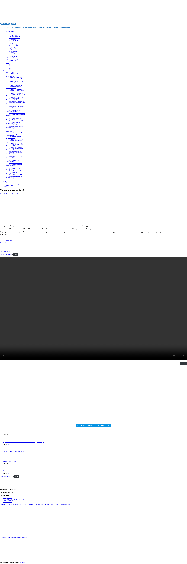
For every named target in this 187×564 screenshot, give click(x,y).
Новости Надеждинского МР (16, 128)
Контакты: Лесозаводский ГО (16, 122)
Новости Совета (10, 72)
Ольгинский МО (10, 135)
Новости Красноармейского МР (17, 113)
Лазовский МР (9, 115)
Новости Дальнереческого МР (16, 101)
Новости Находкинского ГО (16, 132)
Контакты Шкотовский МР (15, 176)
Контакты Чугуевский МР (15, 172)
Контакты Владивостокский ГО (17, 94)
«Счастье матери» (10, 31)
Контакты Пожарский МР (15, 152)
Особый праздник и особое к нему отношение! (14, 451)
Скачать (15, 254)
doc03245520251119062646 (6, 254)
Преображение (12, 49)
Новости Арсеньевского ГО (16, 81)
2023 (10, 69)
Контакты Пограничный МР (16, 148)
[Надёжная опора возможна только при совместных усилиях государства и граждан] (6, 439)
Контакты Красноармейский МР (17, 114)
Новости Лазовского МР (15, 117)
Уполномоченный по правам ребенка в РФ (13, 499)
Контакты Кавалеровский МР (16, 106)
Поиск (1, 361)
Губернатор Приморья (8, 500)
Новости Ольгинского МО (15, 136)
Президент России (7, 498)
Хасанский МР (12, 52)
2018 (10, 64)
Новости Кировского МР (15, 109)
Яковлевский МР (13, 56)
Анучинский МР (13, 32)
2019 (10, 65)
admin (6, 193)
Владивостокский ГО (11, 92)
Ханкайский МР (13, 51)
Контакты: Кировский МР (15, 110)
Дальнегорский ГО (10, 95)
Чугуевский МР (10, 169)
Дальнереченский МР (14, 36)
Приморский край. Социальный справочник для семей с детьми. (93, 425)
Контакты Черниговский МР (16, 168)
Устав (10, 61)
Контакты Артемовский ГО (16, 86)
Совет (4, 70)
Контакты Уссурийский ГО (15, 156)
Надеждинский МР (13, 42)
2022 (10, 68)
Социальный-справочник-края (6, 476)
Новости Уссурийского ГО (15, 155)
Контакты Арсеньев (14, 82)
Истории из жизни (10, 185)
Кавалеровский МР (10, 103)
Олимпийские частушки (15, 184)
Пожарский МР (13, 48)
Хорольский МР (13, 53)
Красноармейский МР (14, 38)
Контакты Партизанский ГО (16, 140)
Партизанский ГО (13, 44)
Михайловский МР (13, 40)
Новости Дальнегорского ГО (16, 97)
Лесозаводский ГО (13, 39)
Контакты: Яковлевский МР (16, 180)
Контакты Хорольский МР (15, 164)
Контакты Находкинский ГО (16, 134)
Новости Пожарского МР (15, 151)
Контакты (5, 186)
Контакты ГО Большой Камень (16, 90)
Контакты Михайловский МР (16, 126)
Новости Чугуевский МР (15, 171)
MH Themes (22, 562)
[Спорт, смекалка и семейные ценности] (6, 468)
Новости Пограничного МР (16, 147)
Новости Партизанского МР (16, 143)
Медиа (4, 181)
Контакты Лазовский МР (15, 118)
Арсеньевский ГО (13, 35)
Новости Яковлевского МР (15, 178)
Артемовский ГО (13, 34)
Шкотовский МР (10, 173)
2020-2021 (11, 67)
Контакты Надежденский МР (16, 130)
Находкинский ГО (13, 43)
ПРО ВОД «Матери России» (10, 57)
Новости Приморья (13, 73)
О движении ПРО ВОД (12, 59)
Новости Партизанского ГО (16, 139)
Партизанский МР (13, 45)
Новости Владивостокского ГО (16, 93)
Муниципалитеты (7, 74)
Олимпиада (9, 182)
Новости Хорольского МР (15, 163)
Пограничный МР (13, 47)
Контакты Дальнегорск (14, 98)
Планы (7, 63)
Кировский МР (9, 107)
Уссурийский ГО (13, 55)
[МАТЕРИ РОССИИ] (46, 20)
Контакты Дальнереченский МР (17, 102)
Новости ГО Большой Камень (16, 89)
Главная (5, 30)
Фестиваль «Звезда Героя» (9, 461)
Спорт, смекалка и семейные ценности (12, 471)
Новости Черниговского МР (16, 167)
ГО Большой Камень (11, 88)
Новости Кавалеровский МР (16, 105)
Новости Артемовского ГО (15, 85)
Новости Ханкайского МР (15, 159)
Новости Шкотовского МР (15, 174)
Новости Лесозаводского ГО (16, 120)
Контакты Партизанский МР (16, 144)
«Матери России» (7, 502)
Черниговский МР (10, 165)
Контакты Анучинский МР (15, 78)
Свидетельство (12, 60)
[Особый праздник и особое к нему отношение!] (6, 449)
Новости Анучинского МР (15, 77)
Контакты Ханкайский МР (15, 160)
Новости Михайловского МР (16, 124)
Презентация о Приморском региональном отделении (13, 537)
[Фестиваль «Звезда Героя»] (6, 458)
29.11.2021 (2, 193)
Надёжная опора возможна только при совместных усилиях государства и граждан (23, 442)
